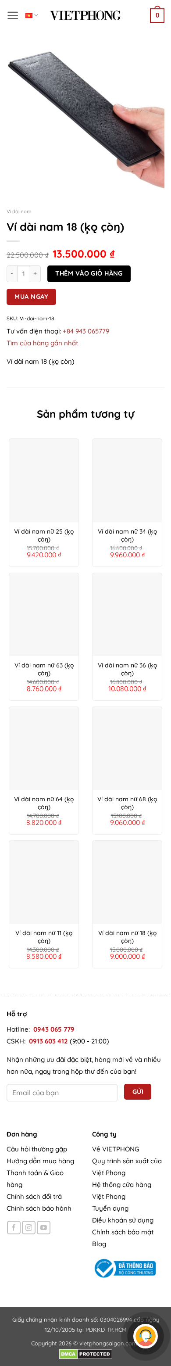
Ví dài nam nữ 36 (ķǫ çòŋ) (127, 669)
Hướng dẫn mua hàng (40, 1161)
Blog (99, 1244)
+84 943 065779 (86, 331)
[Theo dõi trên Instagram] (29, 1227)
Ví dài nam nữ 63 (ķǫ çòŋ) (44, 669)
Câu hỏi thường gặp (37, 1149)
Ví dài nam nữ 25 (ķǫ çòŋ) (44, 535)
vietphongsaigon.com (108, 1343)
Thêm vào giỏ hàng (88, 273)
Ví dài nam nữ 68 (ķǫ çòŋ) (127, 803)
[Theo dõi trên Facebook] (14, 1227)
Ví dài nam (19, 211)
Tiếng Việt (31, 15)
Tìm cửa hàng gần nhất (42, 343)
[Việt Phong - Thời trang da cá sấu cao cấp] (85, 15)
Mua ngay (31, 296)
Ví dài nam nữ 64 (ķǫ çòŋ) (44, 803)
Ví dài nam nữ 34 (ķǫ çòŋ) (127, 535)
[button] (13, 15)
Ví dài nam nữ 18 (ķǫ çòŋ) (127, 937)
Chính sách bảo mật (122, 1232)
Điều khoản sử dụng (122, 1220)
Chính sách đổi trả (34, 1196)
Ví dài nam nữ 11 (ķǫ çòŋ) (43, 937)
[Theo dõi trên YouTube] (43, 1227)
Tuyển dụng (110, 1208)
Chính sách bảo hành (39, 1208)
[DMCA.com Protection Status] (85, 1353)
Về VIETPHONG (115, 1149)
